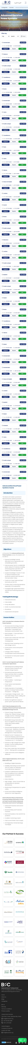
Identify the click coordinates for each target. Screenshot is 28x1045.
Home (3, 995)
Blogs (2, 999)
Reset (24, 36)
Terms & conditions (6, 1009)
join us (3, 1004)
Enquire (14, 48)
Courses (11, 7)
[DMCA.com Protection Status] (6, 1042)
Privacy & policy (5, 1011)
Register (6, 48)
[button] (17, 3)
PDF (22, 48)
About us (3, 997)
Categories (4, 7)
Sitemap (3, 1007)
